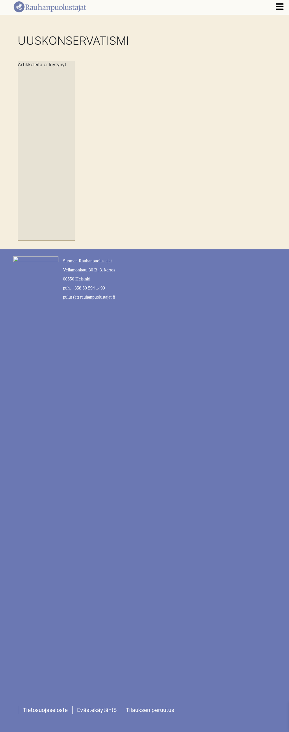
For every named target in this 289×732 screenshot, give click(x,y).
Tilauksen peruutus (150, 710)
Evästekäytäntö (97, 710)
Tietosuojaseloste (45, 710)
